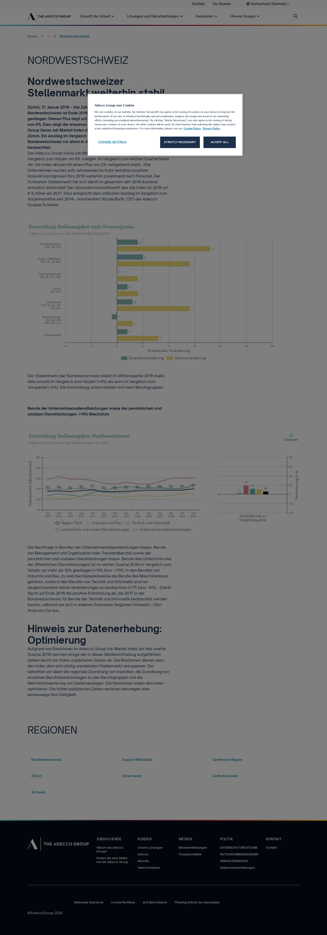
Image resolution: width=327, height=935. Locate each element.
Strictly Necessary (180, 142)
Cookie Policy (192, 128)
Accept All (220, 142)
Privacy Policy (211, 128)
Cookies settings (112, 141)
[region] (165, 125)
